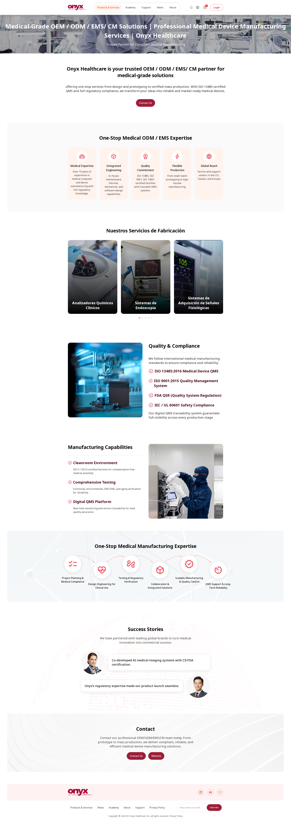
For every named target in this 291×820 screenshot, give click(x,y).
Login (217, 7)
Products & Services (81, 807)
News (160, 7)
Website (156, 756)
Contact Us (145, 103)
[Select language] (198, 7)
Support (140, 807)
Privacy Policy (157, 807)
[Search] (190, 7)
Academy (114, 807)
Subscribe (214, 807)
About (127, 807)
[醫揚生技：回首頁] (77, 7)
